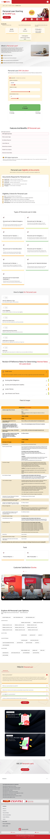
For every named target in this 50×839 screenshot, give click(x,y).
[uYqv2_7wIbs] (32, 587)
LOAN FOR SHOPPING (36, 652)
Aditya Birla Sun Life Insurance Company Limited (11, 787)
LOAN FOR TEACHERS (29, 642)
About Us (4, 808)
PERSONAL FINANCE (11, 5)
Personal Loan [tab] (5, 670)
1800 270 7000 (30, 801)
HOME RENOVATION (5, 652)
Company (4, 806)
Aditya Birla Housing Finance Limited (9, 786)
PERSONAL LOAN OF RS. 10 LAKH (32, 627)
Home (4, 5)
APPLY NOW (25, 117)
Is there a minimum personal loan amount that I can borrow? (14, 698)
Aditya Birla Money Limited (7, 790)
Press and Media (6, 812)
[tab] (12, 77)
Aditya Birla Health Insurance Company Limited (11, 788)
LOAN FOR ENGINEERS (5, 645)
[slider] (14, 84)
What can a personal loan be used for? (10, 685)
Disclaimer (4, 778)
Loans (6, 5)
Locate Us (4, 810)
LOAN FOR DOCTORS (20, 642)
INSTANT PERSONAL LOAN (6, 617)
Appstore (37, 832)
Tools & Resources (6, 823)
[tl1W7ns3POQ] (11, 587)
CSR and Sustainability (7, 814)
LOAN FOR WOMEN (5, 655)
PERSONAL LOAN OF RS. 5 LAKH (19, 627)
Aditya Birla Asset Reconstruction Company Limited (12, 795)
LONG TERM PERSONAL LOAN (30, 617)
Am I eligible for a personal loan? (8, 694)
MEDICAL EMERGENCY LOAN (25, 650)
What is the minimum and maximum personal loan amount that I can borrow (17, 690)
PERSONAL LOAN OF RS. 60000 (38, 622)
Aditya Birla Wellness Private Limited (9, 794)
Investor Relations (6, 816)
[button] (23, 571)
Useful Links (5, 825)
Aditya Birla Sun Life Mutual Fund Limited (10, 791)
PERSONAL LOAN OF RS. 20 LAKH (20, 629)
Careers (4, 819)
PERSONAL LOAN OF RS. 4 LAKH (7, 627)
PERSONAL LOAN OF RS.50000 (25, 622)
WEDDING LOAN (34, 650)
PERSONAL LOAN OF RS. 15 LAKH (7, 629)
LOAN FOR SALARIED (24, 640)
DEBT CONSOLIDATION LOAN (15, 652)
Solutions (5, 821)
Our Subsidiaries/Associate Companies (11, 784)
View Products (9, 730)
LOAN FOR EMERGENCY (26, 652)
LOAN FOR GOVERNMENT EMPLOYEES (8, 642)
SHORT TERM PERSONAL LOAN (18, 617)
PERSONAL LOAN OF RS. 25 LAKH (33, 629)
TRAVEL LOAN (42, 650)
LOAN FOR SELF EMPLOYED (34, 640)
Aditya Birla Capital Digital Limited (9, 797)
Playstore (13, 832)
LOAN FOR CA (37, 642)
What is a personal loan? (7, 674)
